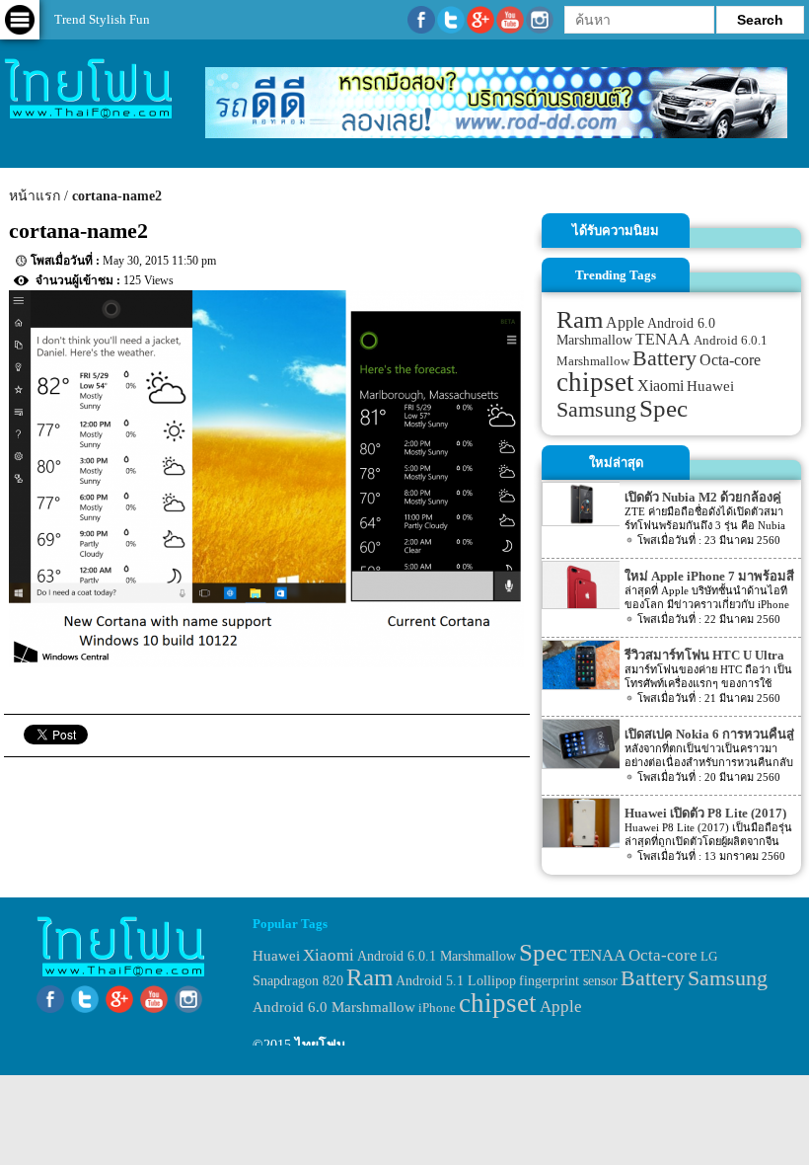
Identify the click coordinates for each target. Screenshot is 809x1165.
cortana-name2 (117, 196)
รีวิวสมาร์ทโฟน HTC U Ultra (704, 655)
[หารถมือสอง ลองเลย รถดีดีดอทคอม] (496, 133)
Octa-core (730, 359)
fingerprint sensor (568, 980)
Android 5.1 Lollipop (456, 980)
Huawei (710, 386)
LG (708, 956)
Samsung (596, 409)
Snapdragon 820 (298, 980)
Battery (664, 358)
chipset (595, 382)
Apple (625, 323)
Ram (579, 319)
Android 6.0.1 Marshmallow (436, 956)
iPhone (437, 1007)
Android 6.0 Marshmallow (334, 1007)
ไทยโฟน (320, 1045)
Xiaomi (660, 385)
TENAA (663, 339)
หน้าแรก (34, 196)
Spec (663, 408)
